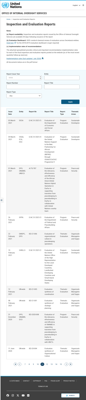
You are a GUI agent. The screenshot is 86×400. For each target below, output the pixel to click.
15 (61, 364)
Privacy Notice (69, 381)
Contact (26, 381)
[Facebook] (8, 395)
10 (38, 364)
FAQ (45, 381)
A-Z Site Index (15, 381)
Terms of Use (43, 386)
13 (51, 364)
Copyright (37, 381)
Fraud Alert (55, 381)
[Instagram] (13, 395)
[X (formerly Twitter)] (18, 395)
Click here (10, 43)
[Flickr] (28, 395)
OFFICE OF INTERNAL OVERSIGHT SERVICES (24, 13)
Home (8, 19)
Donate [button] (72, 395)
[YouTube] (23, 395)
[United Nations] (12, 5)
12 (47, 364)
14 (56, 364)
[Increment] (40, 77)
